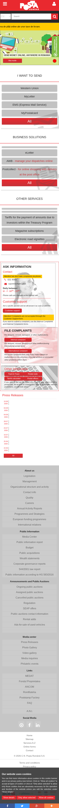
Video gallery (29, 653)
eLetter (29, 152)
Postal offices (32, 378)
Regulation (29, 603)
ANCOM (29, 686)
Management (30, 481)
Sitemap (29, 739)
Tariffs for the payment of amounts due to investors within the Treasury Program (29, 220)
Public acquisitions (29, 553)
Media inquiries (29, 658)
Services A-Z (29, 743)
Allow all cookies (46, 797)
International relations (29, 524)
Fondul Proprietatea (29, 681)
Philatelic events (29, 663)
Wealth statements (29, 558)
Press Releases (29, 642)
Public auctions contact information (29, 614)
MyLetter (29, 96)
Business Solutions (29, 137)
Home (29, 735)
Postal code (33, 374)
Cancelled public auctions (29, 597)
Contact (29, 750)
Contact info (29, 492)
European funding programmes (29, 519)
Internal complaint (18, 340)
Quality (29, 497)
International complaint (18, 351)
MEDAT (29, 676)
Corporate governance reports (29, 564)
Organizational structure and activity (29, 487)
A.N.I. (30, 711)
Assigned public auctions (29, 592)
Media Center (29, 536)
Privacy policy (29, 766)
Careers (29, 503)
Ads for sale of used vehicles (29, 624)
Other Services (29, 198)
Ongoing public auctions (29, 587)
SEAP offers (29, 608)
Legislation (29, 476)
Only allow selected (26, 797)
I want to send (29, 75)
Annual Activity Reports (29, 508)
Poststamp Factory (29, 697)
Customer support (12, 311)
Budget (29, 547)
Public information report (29, 542)
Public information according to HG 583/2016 (29, 574)
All (13, 456)
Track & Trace (14, 374)
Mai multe (12, 61)
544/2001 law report (29, 569)
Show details (9, 797)
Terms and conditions (29, 763)
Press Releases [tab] (12, 395)
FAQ (29, 703)
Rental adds (29, 619)
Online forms (29, 746)
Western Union (30, 88)
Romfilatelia (29, 692)
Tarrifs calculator (14, 378)
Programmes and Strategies (29, 514)
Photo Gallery (29, 647)
